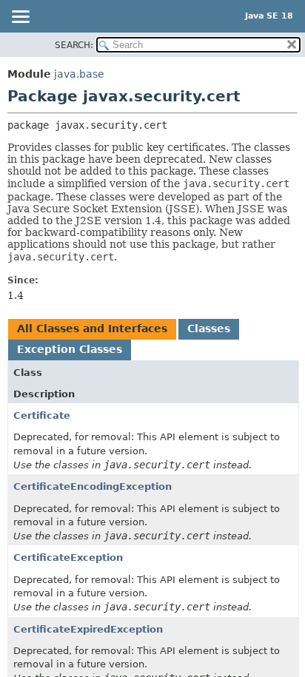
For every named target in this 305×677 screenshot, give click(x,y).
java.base (79, 74)
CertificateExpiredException (88, 629)
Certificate (41, 415)
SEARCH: (74, 45)
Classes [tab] (208, 328)
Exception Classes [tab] (69, 349)
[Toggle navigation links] (20, 17)
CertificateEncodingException (92, 486)
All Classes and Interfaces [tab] (92, 328)
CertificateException (68, 557)
